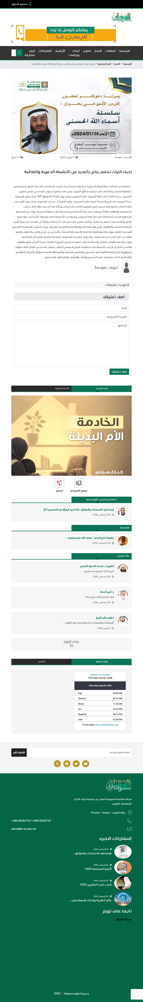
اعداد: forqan (106, 267)
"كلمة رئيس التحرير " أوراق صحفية (101, 499)
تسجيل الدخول (19, 4)
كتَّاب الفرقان (123, 556)
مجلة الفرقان (123, 919)
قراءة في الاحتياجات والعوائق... (92, 853)
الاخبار (117, 64)
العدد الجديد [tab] (101, 388)
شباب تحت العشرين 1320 (96, 884)
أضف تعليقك (119, 371)
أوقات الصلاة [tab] (102, 661)
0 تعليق (15, 157)
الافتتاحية (124, 527)
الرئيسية (127, 64)
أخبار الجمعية (104, 64)
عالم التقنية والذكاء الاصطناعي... (91, 900)
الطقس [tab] (41, 661)
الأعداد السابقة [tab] (62, 388)
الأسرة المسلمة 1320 (98, 869)
